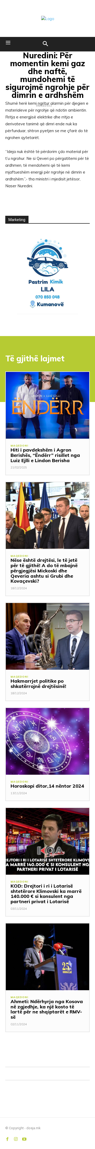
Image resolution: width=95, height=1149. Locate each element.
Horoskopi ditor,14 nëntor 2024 (47, 786)
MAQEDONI (19, 445)
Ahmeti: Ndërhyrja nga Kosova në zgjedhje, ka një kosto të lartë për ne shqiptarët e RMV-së (47, 1009)
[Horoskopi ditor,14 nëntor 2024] (47, 741)
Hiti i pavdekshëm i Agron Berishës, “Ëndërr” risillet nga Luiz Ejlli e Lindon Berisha (45, 455)
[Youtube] (24, 1138)
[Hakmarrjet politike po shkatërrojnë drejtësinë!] (47, 636)
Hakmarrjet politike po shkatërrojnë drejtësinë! (38, 683)
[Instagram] (16, 1138)
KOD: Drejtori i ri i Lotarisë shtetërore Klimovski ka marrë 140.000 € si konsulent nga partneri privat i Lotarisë (46, 893)
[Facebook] (7, 1138)
